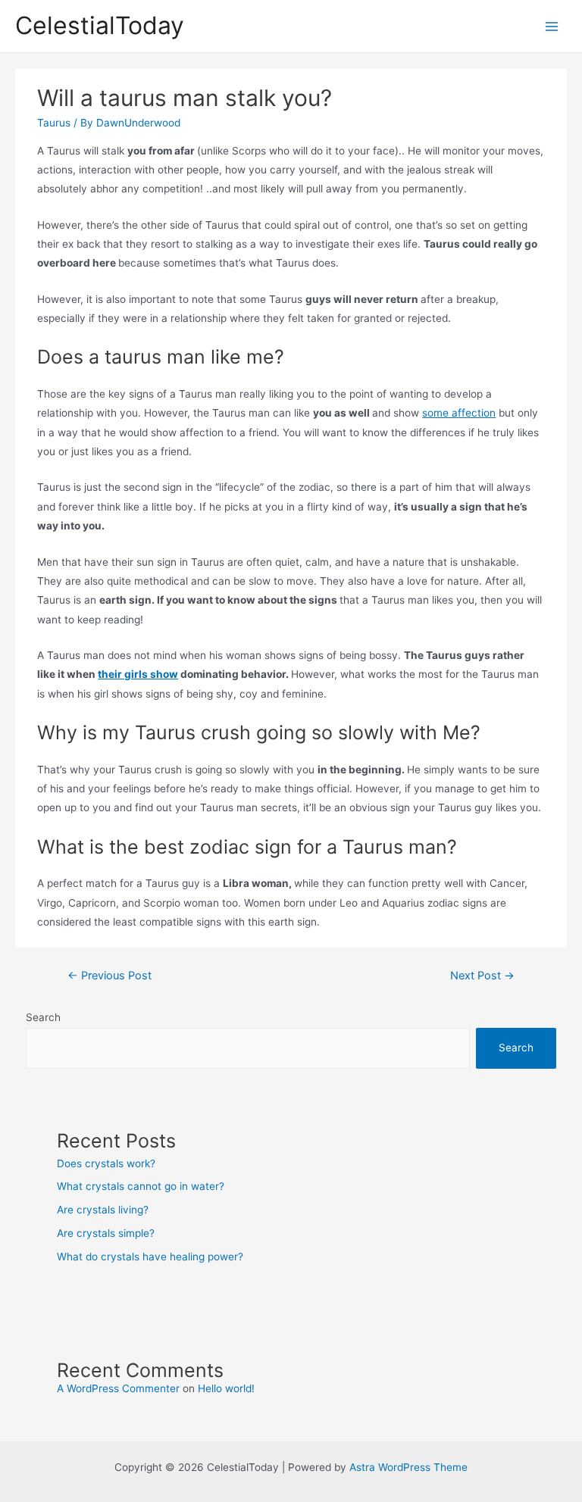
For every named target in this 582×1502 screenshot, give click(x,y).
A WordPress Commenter (118, 1388)
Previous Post (109, 975)
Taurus (53, 123)
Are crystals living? (103, 1210)
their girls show (138, 674)
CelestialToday (99, 25)
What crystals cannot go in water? (140, 1186)
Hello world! (226, 1388)
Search (43, 1017)
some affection (459, 413)
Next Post (482, 975)
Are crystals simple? (106, 1233)
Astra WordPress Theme (408, 1467)
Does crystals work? (106, 1163)
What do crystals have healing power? (150, 1257)
